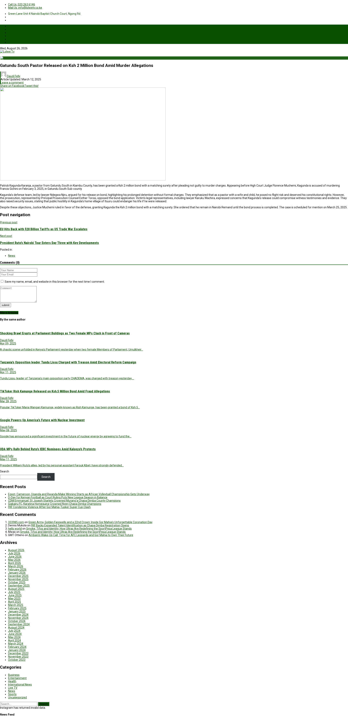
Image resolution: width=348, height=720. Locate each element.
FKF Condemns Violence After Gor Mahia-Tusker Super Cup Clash (49, 507)
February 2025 (17, 608)
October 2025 (16, 582)
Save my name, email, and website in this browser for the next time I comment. (55, 281)
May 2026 (14, 559)
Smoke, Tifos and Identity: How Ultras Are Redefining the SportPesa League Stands (79, 528)
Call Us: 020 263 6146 (21, 4)
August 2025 (16, 588)
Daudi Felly (13, 76)
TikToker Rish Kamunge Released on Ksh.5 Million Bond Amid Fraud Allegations (55, 391)
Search (4, 471)
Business (14, 29)
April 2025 (14, 601)
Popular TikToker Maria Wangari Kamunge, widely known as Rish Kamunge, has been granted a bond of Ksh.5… (70, 407)
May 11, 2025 (8, 459)
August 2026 (16, 550)
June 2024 (15, 634)
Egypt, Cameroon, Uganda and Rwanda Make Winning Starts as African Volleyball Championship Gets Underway (79, 494)
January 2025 (17, 611)
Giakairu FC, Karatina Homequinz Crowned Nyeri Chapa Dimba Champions (54, 503)
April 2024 (14, 640)
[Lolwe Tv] (7, 51)
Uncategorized (17, 697)
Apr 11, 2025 (8, 372)
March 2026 (15, 566)
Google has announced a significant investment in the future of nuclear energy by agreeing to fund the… (65, 436)
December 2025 (18, 576)
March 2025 (15, 605)
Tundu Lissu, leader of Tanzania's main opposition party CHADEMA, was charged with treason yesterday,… (67, 378)
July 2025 (14, 592)
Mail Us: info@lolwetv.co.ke (25, 7)
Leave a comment (12, 82)
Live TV (12, 42)
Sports (12, 35)
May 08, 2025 (8, 430)
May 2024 (14, 637)
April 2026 (14, 563)
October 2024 (16, 621)
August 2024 (16, 627)
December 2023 (18, 653)
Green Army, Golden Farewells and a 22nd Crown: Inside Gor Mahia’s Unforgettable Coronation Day (90, 522)
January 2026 (17, 572)
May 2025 (14, 598)
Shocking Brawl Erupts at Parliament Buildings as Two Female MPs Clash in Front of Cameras (65, 333)
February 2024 (17, 646)
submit (5, 305)
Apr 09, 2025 (8, 343)
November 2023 (18, 656)
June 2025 (15, 595)
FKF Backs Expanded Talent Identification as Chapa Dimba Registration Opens (80, 525)
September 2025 (19, 585)
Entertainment (17, 39)
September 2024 (19, 624)
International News (20, 684)
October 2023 (16, 659)
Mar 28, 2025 (8, 401)
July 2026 (14, 553)
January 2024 (17, 650)
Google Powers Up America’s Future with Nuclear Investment (42, 420)
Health (12, 32)
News (11, 26)
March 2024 (15, 643)
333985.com (16, 522)
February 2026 (17, 569)
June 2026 (15, 556)
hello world (15, 528)
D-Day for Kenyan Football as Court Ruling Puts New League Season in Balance (57, 497)
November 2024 (18, 617)
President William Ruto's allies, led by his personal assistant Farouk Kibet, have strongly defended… (62, 465)
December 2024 (18, 614)
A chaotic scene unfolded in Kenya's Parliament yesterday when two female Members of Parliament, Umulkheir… (71, 349)
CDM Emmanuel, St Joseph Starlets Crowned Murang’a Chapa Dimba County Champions (64, 500)
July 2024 (14, 630)
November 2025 (18, 579)
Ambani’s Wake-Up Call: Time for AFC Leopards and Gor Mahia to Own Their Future (81, 535)
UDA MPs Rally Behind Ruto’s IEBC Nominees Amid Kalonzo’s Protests (48, 449)
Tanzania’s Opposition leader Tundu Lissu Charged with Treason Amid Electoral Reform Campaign (68, 362)
